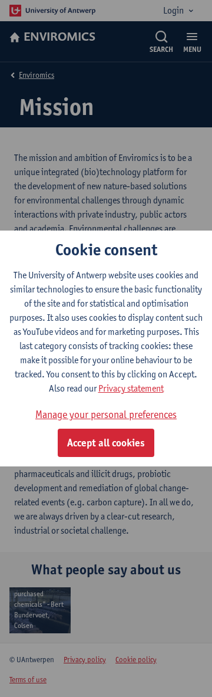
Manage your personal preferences (106, 414)
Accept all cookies (106, 442)
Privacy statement (131, 388)
